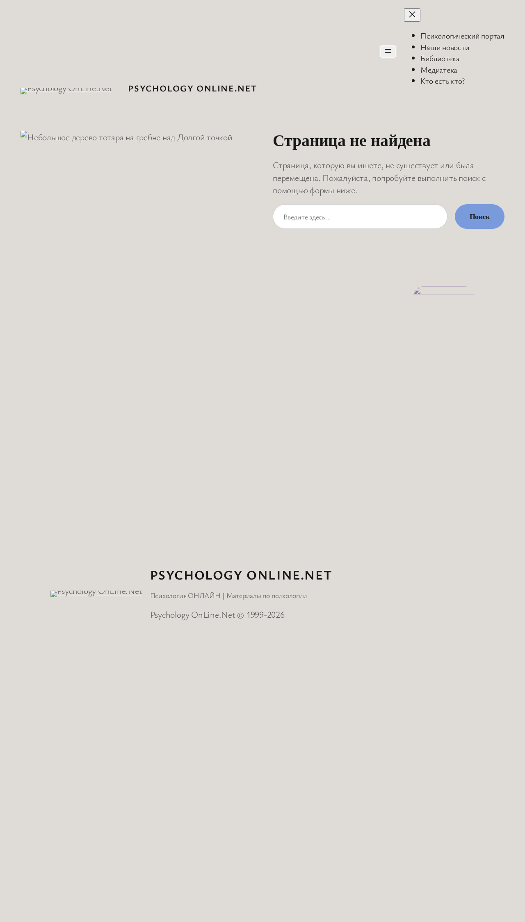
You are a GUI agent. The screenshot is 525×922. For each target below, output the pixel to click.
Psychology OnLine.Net (192, 88)
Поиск (480, 216)
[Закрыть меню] (412, 15)
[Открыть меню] (388, 51)
